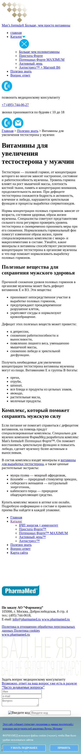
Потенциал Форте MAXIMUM (41, 59)
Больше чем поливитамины (39, 52)
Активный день (30, 63)
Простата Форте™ (32, 529)
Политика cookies (27, 630)
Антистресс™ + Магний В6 (39, 67)
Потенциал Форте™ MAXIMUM (43, 533)
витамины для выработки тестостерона (39, 462)
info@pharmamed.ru (27, 619)
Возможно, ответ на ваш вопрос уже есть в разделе (39, 685)
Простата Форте (31, 56)
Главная (7, 131)
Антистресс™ (29, 541)
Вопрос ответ (20, 75)
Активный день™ (32, 537)
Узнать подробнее (24, 747)
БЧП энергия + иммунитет (38, 525)
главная (16, 33)
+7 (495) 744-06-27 (15, 105)
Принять (64, 747)
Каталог (16, 36)
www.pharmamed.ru (56, 619)
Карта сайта (19, 552)
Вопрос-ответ (20, 549)
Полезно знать (21, 71)
